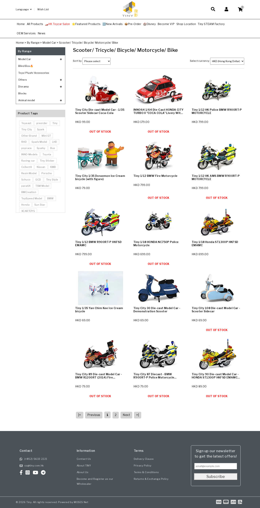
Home (20, 42)
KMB (53, 166)
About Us (83, 472)
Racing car (28, 160)
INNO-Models (29, 154)
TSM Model (42, 185)
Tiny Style (52, 179)
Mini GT (46, 135)
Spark (40, 129)
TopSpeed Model (31, 198)
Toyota (46, 154)
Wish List (43, 9)
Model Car (49, 42)
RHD (24, 141)
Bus (52, 148)
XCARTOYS (28, 210)
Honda (25, 204)
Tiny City (26, 129)
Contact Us (84, 458)
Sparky (41, 148)
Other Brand (29, 135)
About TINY (84, 465)
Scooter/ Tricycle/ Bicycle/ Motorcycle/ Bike (88, 42)
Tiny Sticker (47, 160)
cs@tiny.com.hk (34, 465)
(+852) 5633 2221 (35, 458)
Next (126, 415)
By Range (33, 42)
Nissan (41, 166)
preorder (41, 123)
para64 (25, 185)
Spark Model (39, 141)
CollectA (26, 166)
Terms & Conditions (146, 472)
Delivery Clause (144, 458)
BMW (50, 198)
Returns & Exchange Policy (151, 478)
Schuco (25, 179)
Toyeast (26, 123)
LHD (54, 141)
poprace (26, 148)
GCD (38, 179)
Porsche (46, 173)
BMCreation (28, 192)
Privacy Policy (143, 465)
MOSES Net (81, 502)
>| (137, 415)
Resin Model (29, 173)
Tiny (55, 123)
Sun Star (39, 204)
